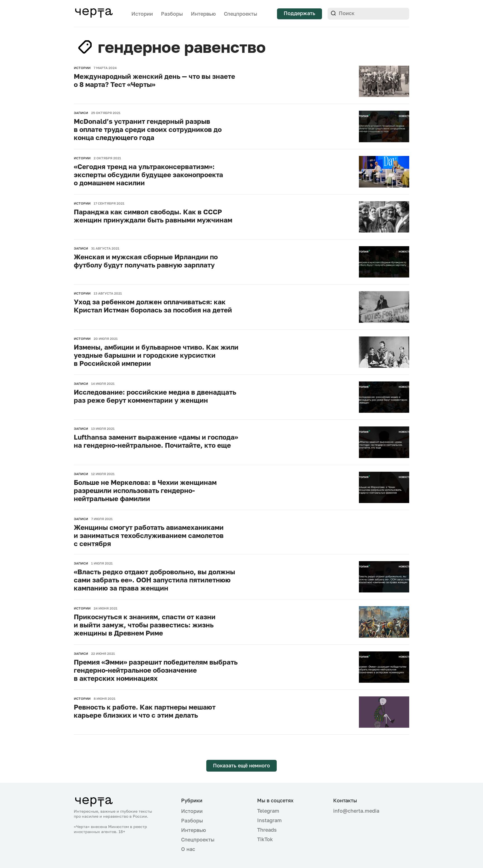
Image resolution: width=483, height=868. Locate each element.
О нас (188, 849)
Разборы (172, 14)
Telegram (268, 811)
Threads (267, 830)
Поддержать (299, 13)
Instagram (269, 820)
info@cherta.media (356, 811)
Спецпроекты (240, 14)
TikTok (265, 839)
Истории (142, 14)
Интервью (203, 14)
